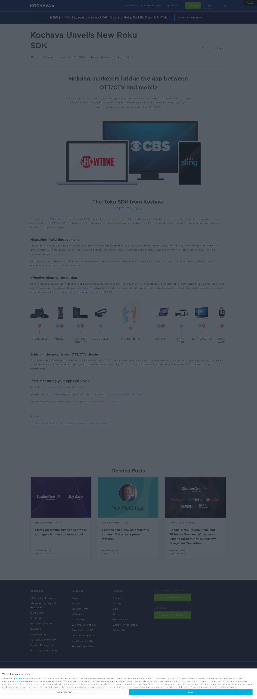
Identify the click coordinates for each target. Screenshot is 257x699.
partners (18, 678)
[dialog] (128, 684)
